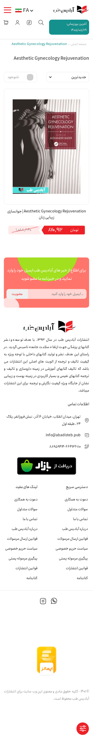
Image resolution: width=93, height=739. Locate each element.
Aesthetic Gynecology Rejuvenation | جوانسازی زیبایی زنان (46, 214)
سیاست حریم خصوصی (72, 548)
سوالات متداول (77, 509)
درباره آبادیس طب (75, 529)
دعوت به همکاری (76, 499)
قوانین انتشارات (77, 568)
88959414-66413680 (65, 446)
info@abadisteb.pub (63, 435)
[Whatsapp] (54, 602)
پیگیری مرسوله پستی (73, 558)
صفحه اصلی (79, 44)
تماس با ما (80, 519)
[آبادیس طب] (69, 10)
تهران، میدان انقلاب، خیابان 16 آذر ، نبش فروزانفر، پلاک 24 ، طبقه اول (43, 420)
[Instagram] (43, 602)
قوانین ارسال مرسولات (72, 539)
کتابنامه (82, 578)
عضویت (17, 294)
